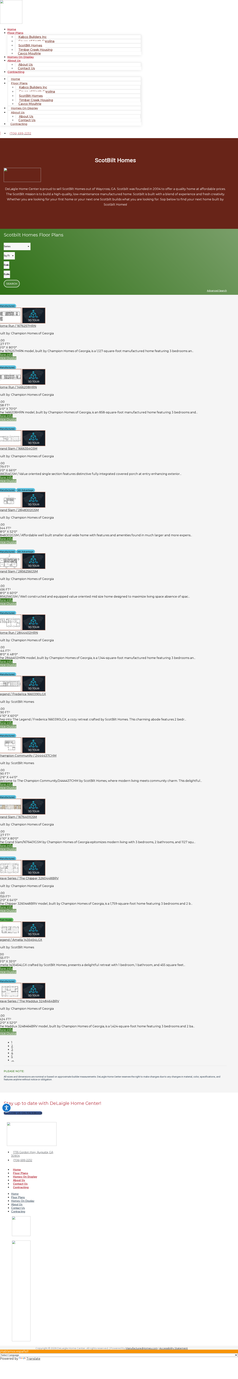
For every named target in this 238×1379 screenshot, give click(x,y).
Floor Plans (20, 1173)
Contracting (15, 72)
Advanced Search (217, 290)
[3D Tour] (33, 322)
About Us (13, 60)
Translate (33, 1358)
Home (17, 1169)
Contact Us (26, 68)
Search (11, 283)
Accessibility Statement (173, 1348)
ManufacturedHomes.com (142, 1348)
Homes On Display (20, 57)
